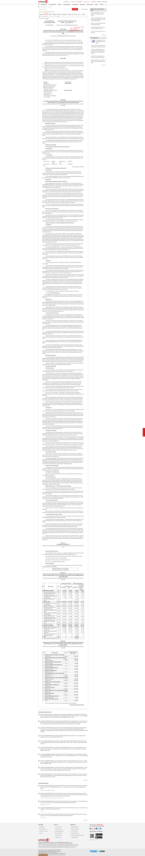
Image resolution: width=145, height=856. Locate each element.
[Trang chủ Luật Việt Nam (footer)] (44, 841)
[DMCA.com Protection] (101, 851)
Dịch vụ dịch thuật (58, 833)
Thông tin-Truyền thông (49, 798)
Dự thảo (59, 4)
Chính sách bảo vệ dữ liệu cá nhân (77, 835)
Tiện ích (101, 4)
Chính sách (47, 804)
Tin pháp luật (75, 4)
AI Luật (96, 4)
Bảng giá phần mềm (75, 826)
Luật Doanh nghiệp (49, 854)
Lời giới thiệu (41, 826)
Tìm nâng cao (85, 9)
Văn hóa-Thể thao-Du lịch (58, 798)
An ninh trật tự (43, 817)
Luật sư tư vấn (90, 4)
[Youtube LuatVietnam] (94, 829)
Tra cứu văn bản (52, 4)
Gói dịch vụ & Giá (87, 1)
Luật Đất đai (56, 854)
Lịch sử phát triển (42, 828)
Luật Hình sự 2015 (62, 854)
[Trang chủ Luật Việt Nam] (43, 1)
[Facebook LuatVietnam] (90, 829)
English (94, 1)
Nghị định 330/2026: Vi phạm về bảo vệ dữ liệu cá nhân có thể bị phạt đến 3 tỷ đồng (98, 61)
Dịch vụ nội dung (58, 835)
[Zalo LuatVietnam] (92, 829)
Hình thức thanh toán (75, 828)
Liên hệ (40, 833)
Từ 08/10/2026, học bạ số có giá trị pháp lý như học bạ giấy (100, 41)
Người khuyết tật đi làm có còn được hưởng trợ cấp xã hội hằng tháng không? (98, 14)
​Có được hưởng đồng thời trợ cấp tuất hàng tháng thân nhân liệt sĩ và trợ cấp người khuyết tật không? (98, 19)
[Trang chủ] (38, 4)
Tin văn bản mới (66, 4)
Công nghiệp (42, 804)
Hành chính (42, 790)
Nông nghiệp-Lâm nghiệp (49, 790)
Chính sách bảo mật (75, 833)
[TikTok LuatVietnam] (96, 829)
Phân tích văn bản (58, 828)
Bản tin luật (82, 4)
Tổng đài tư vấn (58, 837)
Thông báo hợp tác (74, 837)
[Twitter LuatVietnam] (98, 829)
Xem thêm (85, 780)
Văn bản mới (44, 4)
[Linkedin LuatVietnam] (100, 829)
